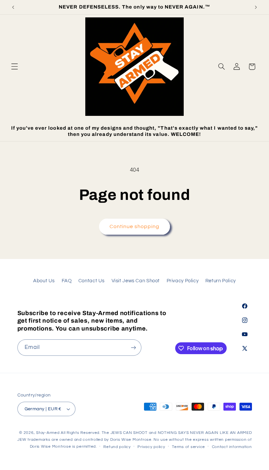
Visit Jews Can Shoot (136, 280)
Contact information (232, 447)
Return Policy (220, 280)
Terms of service (188, 447)
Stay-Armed (47, 433)
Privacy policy (151, 447)
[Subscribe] (133, 347)
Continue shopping (135, 226)
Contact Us (91, 280)
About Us (44, 280)
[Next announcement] (256, 7)
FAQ (67, 280)
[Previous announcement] (13, 7)
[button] (14, 66)
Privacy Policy (183, 280)
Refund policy (117, 447)
